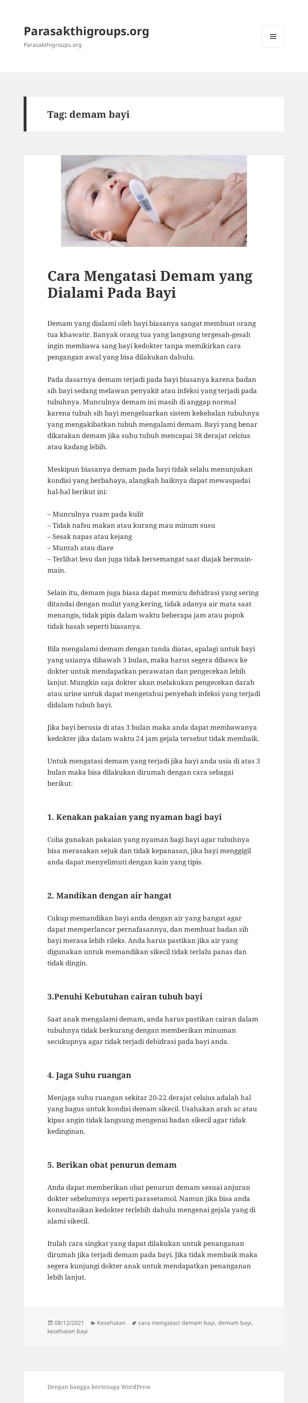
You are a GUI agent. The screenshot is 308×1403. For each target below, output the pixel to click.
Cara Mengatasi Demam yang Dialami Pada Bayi (150, 284)
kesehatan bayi (67, 1331)
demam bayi (234, 1322)
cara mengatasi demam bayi (176, 1322)
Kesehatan (111, 1322)
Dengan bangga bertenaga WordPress (98, 1387)
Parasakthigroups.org (86, 30)
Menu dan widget (273, 47)
